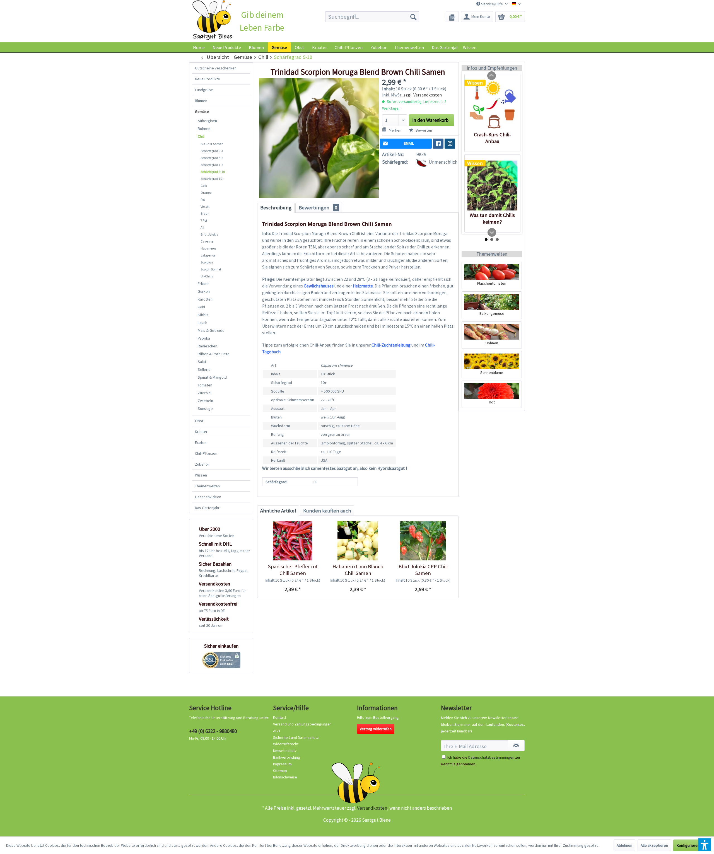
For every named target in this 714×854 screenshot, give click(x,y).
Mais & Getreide (211, 330)
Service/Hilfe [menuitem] (492, 3)
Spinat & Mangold (212, 377)
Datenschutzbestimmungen (491, 757)
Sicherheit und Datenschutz (296, 737)
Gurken (204, 291)
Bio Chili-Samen (212, 144)
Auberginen (207, 120)
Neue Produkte (207, 78)
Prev (491, 75)
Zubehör (202, 464)
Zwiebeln (205, 400)
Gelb (204, 185)
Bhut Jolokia (209, 234)
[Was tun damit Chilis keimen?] (492, 185)
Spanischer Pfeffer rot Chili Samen (293, 569)
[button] (704, 844)
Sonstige (205, 408)
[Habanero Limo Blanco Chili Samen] (357, 540)
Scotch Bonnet (211, 269)
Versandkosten (372, 808)
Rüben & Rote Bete (214, 353)
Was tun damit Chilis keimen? (492, 218)
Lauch (202, 322)
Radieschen (207, 346)
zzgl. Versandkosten (422, 95)
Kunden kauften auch (327, 510)
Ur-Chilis (207, 276)
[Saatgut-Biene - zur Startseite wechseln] (212, 20)
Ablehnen (624, 845)
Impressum (282, 763)
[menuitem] (372, 16)
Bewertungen (318, 207)
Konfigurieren (688, 845)
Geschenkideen (208, 496)
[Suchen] (413, 16)
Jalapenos (208, 255)
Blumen (201, 100)
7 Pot (204, 220)
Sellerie (204, 369)
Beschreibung (275, 207)
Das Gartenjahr (207, 507)
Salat (202, 361)
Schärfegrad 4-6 (212, 158)
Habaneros (208, 248)
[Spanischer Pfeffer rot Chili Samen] (292, 540)
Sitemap (280, 770)
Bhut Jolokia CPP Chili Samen (423, 569)
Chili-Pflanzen (206, 453)
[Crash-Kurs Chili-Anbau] (492, 105)
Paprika (204, 338)
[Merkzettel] (452, 16)
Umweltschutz (285, 750)
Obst (199, 420)
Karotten (205, 299)
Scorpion (207, 262)
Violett (205, 206)
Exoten (200, 442)
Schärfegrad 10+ (212, 178)
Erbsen (203, 283)
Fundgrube (204, 89)
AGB (276, 730)
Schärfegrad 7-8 (212, 165)
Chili (201, 136)
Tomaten (205, 385)
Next (492, 232)
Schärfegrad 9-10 (213, 172)
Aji (202, 227)
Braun (205, 213)
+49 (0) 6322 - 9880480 (213, 731)
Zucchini (204, 392)
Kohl (201, 306)
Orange (206, 192)
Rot (203, 199)
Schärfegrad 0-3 (212, 151)
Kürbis (203, 314)
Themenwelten (207, 485)
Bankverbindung (286, 757)
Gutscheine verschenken (216, 68)
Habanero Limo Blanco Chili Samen (357, 569)
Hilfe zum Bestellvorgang (378, 717)
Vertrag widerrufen (376, 728)
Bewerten (423, 130)
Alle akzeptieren (654, 845)
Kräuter (201, 431)
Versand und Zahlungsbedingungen (302, 724)
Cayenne (207, 241)
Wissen (469, 47)
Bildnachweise (285, 777)
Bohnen (204, 128)
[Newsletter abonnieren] (516, 745)
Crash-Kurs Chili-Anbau (492, 137)
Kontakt (279, 717)
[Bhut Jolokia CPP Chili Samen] (423, 540)
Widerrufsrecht (285, 743)
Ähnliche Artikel (278, 510)
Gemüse (202, 111)
